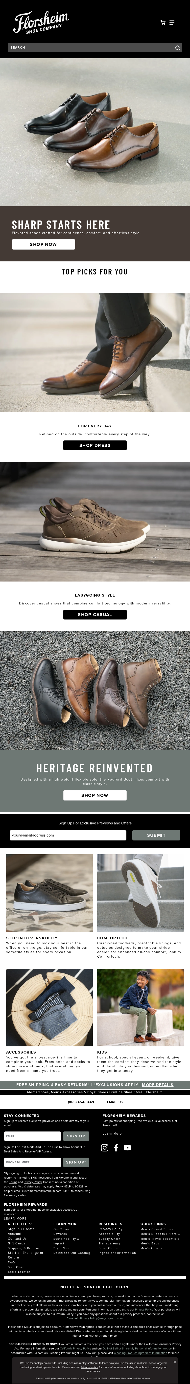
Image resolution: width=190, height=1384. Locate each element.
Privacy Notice (89, 1367)
